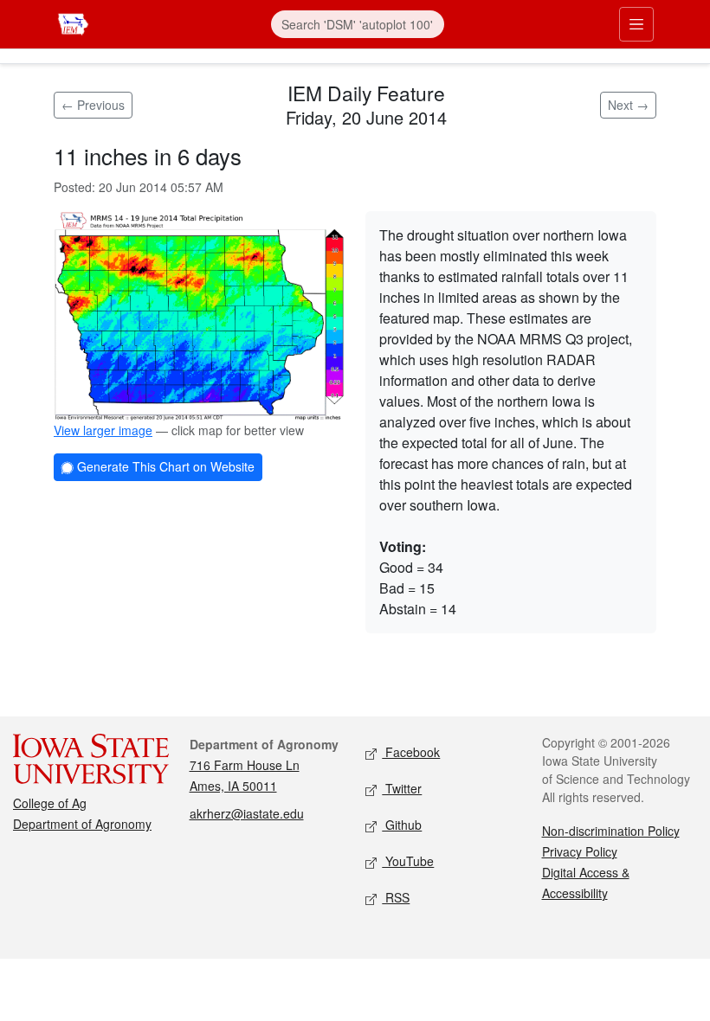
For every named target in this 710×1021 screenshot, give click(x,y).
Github (402, 824)
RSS (396, 897)
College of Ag (50, 803)
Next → (628, 104)
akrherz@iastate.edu (247, 813)
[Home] (73, 22)
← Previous (93, 104)
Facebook (411, 752)
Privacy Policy (579, 851)
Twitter (402, 788)
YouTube (408, 861)
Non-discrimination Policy (611, 830)
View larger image (103, 430)
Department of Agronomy (82, 823)
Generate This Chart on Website (164, 466)
